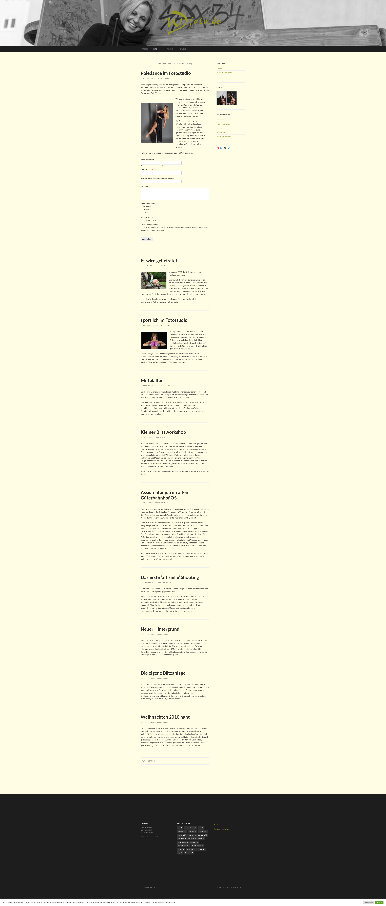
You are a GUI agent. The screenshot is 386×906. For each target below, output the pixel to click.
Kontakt (219, 77)
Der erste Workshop (224, 136)
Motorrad (203, 831)
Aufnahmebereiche (148, 203)
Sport (201, 838)
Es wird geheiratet (159, 260)
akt (180, 828)
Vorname (143, 166)
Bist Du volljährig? (147, 217)
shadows (192, 838)
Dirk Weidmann (163, 78)
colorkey (192, 831)
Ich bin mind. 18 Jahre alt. (152, 220)
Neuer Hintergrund (160, 629)
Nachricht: (145, 186)
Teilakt (145, 213)
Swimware (147, 206)
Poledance (202, 835)
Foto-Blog (157, 49)
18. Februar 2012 (147, 385)
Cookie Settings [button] (368, 902)
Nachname (165, 166)
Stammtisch (183, 842)
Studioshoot (191, 849)
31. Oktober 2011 (148, 634)
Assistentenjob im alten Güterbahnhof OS (164, 495)
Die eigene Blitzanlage (163, 673)
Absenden (146, 239)
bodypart (182, 831)
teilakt (202, 849)
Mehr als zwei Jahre (223, 124)
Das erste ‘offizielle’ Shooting (170, 577)
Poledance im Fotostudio (166, 73)
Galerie (183, 49)
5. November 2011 (148, 582)
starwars (194, 842)
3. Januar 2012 (147, 437)
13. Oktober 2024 (148, 78)
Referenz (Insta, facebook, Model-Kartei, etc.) (158, 178)
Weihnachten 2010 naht (165, 717)
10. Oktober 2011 (148, 678)
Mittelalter (152, 380)
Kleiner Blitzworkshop (163, 432)
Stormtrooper (221, 132)
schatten (182, 838)
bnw (201, 828)
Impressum (220, 68)
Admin (216, 825)
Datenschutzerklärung (224, 72)
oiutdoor (182, 835)
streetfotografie (197, 846)
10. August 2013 (147, 266)
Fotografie (170, 49)
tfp (180, 853)
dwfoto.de (145, 49)
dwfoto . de (151, 887)
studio (181, 849)
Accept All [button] (379, 902)
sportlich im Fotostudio (164, 320)
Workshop (189, 853)
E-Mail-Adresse (147, 170)
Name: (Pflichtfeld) (148, 159)
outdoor (192, 835)
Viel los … (220, 128)
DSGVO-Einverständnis (150, 224)
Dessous (146, 209)
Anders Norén (232, 887)
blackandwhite (190, 828)
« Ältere (148, 761)
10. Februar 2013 (147, 325)
